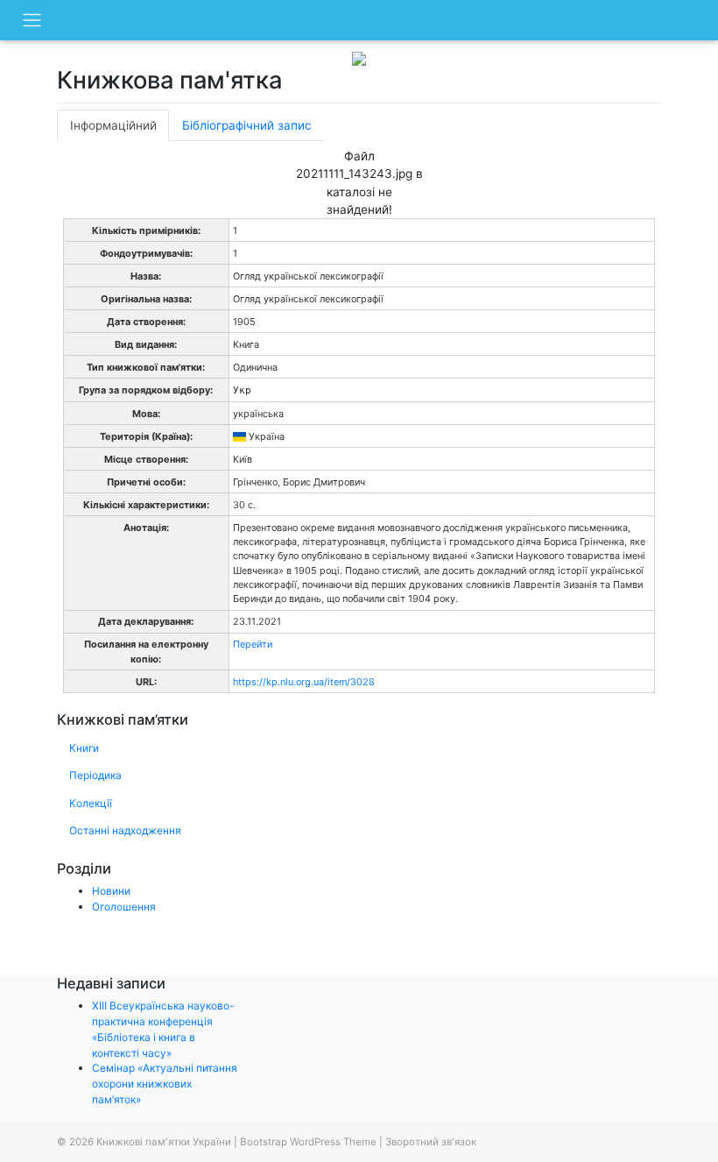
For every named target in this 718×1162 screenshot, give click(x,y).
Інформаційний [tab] (113, 125)
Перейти (252, 644)
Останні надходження (125, 830)
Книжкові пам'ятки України (163, 1142)
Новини (111, 890)
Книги (84, 748)
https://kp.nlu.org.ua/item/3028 (304, 682)
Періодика (95, 775)
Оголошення (124, 906)
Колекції (90, 803)
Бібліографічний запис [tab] (247, 125)
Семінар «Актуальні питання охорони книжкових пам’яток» (164, 1083)
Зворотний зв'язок (430, 1142)
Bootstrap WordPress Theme (308, 1142)
